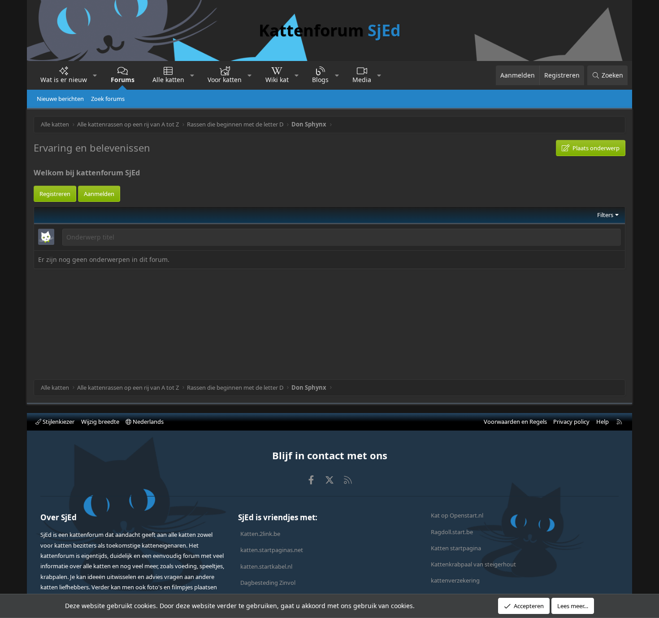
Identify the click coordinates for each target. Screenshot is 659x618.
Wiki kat (277, 79)
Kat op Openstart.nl (457, 515)
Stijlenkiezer (57, 422)
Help (602, 422)
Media (361, 79)
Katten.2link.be (260, 534)
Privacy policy (571, 422)
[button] (95, 75)
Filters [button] (605, 215)
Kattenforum (330, 30)
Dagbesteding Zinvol (267, 583)
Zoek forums (108, 99)
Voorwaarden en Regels (515, 422)
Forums (122, 79)
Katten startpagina (456, 548)
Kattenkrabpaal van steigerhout (473, 564)
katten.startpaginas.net (271, 550)
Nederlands (147, 422)
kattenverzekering (455, 580)
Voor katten (225, 79)
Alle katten (168, 79)
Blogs (320, 79)
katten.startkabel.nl (266, 566)
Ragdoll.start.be (452, 532)
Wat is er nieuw (63, 79)
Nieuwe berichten (60, 99)
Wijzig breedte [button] (100, 422)
